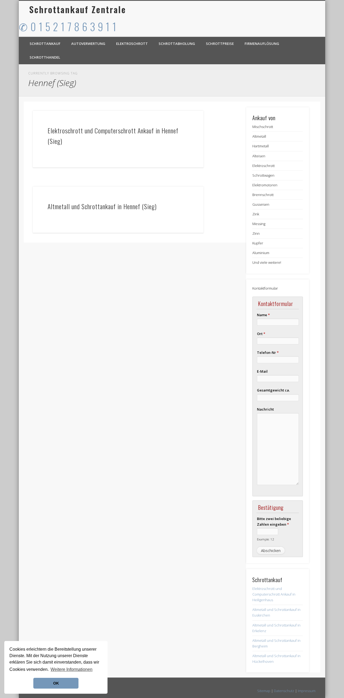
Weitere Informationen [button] (71, 669)
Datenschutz (284, 690)
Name (263, 314)
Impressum (307, 690)
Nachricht (265, 409)
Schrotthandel (45, 57)
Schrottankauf (45, 43)
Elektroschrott (132, 43)
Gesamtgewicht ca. (273, 390)
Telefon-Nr (268, 352)
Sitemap (263, 690)
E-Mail (262, 371)
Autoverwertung (88, 43)
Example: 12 (265, 539)
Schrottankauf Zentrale (77, 9)
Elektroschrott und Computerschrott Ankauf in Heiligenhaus (273, 594)
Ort (261, 333)
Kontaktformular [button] (265, 288)
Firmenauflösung (262, 43)
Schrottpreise (220, 43)
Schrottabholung (177, 43)
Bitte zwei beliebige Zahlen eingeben (274, 521)
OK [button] (56, 683)
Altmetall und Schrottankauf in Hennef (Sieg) (102, 206)
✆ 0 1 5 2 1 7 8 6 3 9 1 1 (68, 26)
